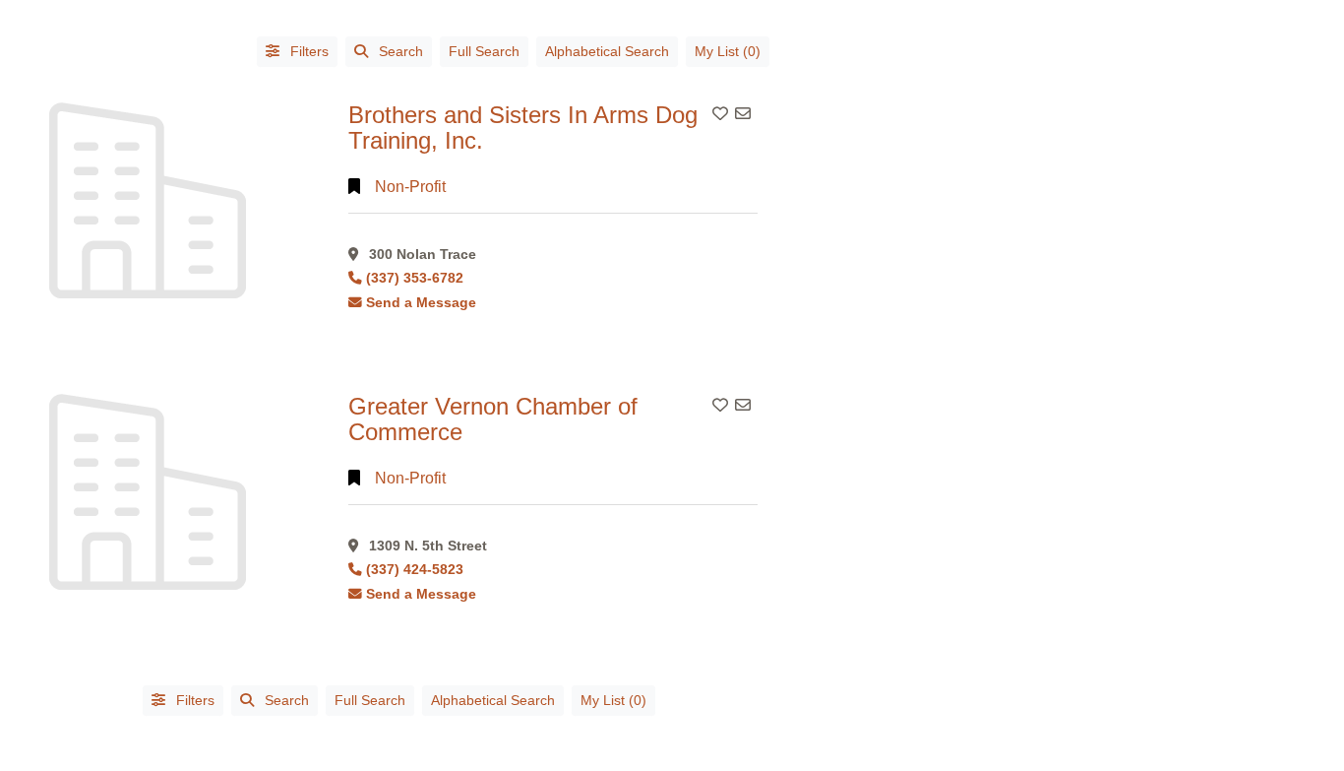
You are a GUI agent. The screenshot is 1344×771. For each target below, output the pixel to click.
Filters (307, 51)
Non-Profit (410, 186)
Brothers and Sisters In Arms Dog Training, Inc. (523, 127)
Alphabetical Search (607, 51)
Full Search (484, 51)
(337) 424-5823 (414, 569)
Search (401, 51)
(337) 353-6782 (414, 278)
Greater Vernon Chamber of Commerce (493, 419)
